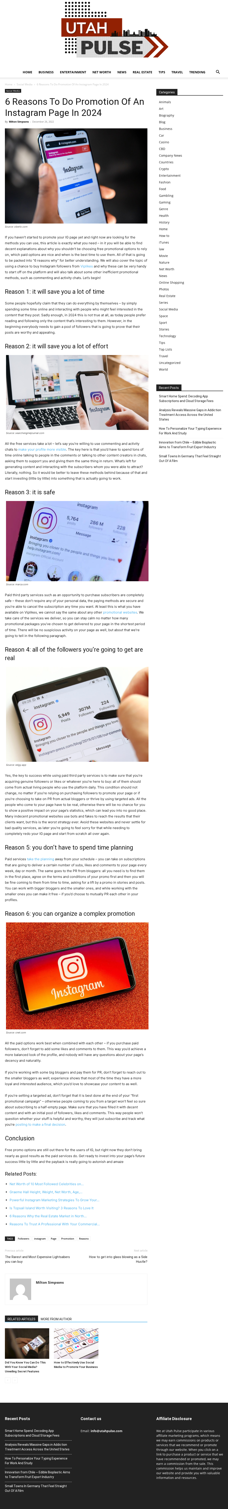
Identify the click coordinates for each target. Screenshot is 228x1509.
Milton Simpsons (19, 121)
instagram (40, 1238)
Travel (177, 72)
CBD (162, 149)
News (121, 72)
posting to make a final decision (40, 1124)
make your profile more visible (42, 449)
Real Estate (142, 72)
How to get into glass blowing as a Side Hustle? (118, 1259)
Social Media (25, 84)
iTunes (164, 242)
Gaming (165, 202)
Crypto (164, 169)
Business (46, 72)
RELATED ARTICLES (21, 1319)
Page (53, 1238)
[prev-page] (7, 1380)
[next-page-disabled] (15, 1380)
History (164, 222)
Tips (162, 72)
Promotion (67, 1238)
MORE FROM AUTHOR (56, 1319)
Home (27, 72)
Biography (166, 115)
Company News (170, 155)
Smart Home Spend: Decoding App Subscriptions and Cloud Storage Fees (186, 398)
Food (162, 189)
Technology (167, 336)
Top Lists (165, 349)
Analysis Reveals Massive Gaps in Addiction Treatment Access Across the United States (190, 414)
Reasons (84, 1238)
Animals (165, 102)
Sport (163, 322)
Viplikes (86, 266)
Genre (163, 209)
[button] (217, 72)
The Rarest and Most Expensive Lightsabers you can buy (37, 1259)
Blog (162, 122)
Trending (197, 72)
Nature (164, 262)
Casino (164, 142)
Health (164, 216)
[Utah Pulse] (114, 33)
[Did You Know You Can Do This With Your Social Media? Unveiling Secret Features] (27, 1343)
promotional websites (120, 612)
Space (163, 316)
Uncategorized (170, 363)
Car (161, 135)
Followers (23, 1238)
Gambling (166, 195)
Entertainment (73, 72)
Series (163, 302)
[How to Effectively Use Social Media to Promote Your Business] (76, 1343)
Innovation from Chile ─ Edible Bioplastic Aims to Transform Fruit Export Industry (187, 445)
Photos (164, 289)
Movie (163, 256)
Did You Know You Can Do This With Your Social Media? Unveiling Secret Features (25, 1367)
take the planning (40, 859)
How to (164, 236)
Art (161, 109)
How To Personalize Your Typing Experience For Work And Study (190, 431)
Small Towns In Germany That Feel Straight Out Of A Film (190, 458)
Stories (164, 329)
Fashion (165, 182)
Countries (166, 162)
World (163, 369)
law (161, 249)
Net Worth (101, 72)
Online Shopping (171, 282)
